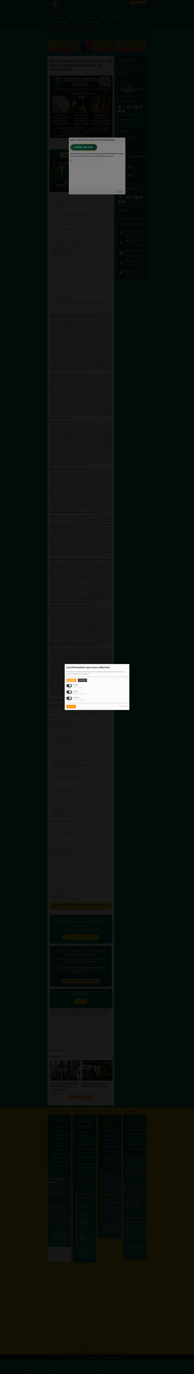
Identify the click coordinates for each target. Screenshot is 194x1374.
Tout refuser (82, 680)
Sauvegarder (71, 706)
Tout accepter (71, 680)
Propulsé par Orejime (123, 706)
